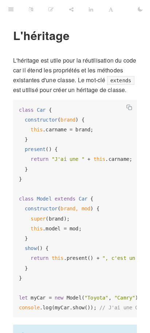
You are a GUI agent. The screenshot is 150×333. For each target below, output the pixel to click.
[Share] (71, 9)
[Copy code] (129, 107)
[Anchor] (8, 35)
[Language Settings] (31, 9)
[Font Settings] (111, 9)
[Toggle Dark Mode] (140, 9)
